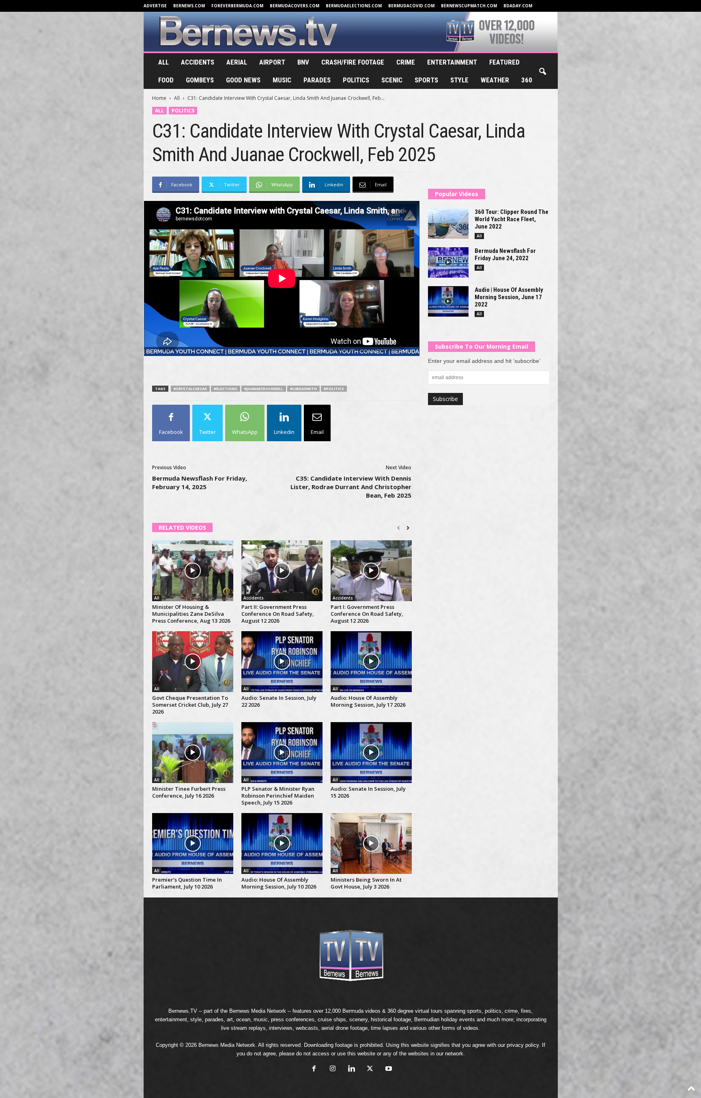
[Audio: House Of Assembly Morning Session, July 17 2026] (371, 661)
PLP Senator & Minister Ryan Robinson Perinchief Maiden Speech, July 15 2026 (277, 795)
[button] (542, 72)
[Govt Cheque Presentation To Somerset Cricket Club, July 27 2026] (192, 661)
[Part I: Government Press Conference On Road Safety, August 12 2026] (371, 570)
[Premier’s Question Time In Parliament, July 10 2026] (192, 843)
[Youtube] (387, 1069)
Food (166, 80)
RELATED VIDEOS (182, 527)
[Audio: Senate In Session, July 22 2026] (282, 661)
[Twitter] (370, 1069)
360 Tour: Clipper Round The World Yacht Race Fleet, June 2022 (511, 219)
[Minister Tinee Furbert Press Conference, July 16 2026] (192, 752)
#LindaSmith (303, 388)
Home (159, 98)
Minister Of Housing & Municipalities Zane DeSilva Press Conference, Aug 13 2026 (191, 613)
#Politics (334, 388)
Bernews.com (189, 6)
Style (459, 80)
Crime (405, 62)
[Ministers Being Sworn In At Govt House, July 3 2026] (371, 843)
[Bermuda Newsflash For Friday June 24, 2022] (448, 262)
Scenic (391, 80)
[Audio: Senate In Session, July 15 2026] (371, 752)
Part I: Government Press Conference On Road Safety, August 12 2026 (367, 613)
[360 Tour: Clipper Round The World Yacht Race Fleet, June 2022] (448, 223)
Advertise (155, 6)
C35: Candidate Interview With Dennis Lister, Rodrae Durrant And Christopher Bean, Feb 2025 (350, 486)
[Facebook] (314, 1069)
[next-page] (408, 528)
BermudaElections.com (354, 6)
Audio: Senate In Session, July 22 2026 (278, 701)
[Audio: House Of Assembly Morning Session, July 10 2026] (282, 843)
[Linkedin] (351, 1069)
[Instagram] (332, 1069)
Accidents (197, 62)
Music (282, 80)
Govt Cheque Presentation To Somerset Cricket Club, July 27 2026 (190, 704)
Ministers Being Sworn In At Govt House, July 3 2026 (366, 883)
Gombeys (200, 80)
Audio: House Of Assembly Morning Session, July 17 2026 (368, 701)
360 (526, 80)
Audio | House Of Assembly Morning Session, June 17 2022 (509, 297)
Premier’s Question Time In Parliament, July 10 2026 (187, 883)
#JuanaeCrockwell (263, 388)
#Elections (225, 388)
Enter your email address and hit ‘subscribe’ (484, 361)
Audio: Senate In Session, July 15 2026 (368, 792)
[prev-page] (398, 528)
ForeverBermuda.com (237, 6)
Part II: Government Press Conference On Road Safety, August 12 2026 (277, 613)
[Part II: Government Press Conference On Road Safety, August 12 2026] (282, 570)
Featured (504, 62)
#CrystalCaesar (190, 388)
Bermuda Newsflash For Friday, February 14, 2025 (199, 482)
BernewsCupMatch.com (469, 6)
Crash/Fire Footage (352, 62)
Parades (317, 80)
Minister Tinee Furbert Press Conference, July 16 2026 (189, 792)
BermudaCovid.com (411, 6)
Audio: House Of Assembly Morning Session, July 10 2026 (278, 883)
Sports (426, 80)
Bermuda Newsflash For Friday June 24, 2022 (505, 254)
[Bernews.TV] (351, 32)
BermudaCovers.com (294, 6)
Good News (243, 80)
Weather (495, 80)
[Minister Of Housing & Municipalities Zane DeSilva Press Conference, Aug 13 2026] (192, 570)
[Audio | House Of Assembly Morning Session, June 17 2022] (448, 301)
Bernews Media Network (257, 1011)
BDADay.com (517, 6)
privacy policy (523, 1045)
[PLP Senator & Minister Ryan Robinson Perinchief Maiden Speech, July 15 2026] (282, 752)
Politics (356, 80)
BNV (303, 62)
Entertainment (452, 62)
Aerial (236, 62)
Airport (272, 62)
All (163, 62)
